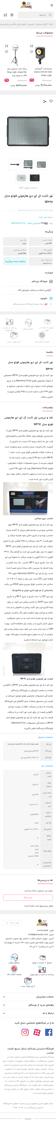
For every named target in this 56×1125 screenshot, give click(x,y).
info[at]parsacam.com (38, 934)
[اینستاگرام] (25, 1032)
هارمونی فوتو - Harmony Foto (25, 223)
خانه (51, 24)
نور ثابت (42, 217)
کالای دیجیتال (41, 24)
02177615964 (42, 930)
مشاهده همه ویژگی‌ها (15, 261)
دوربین (31, 24)
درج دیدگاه (28, 897)
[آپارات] (37, 1032)
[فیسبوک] (49, 1032)
